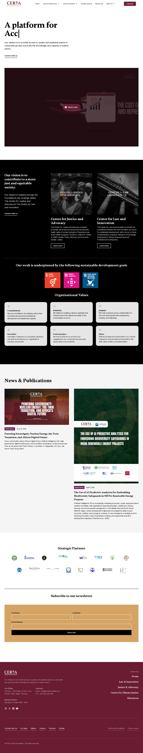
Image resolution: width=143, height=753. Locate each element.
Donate (61, 728)
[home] (18, 3)
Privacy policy (133, 728)
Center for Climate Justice (124, 692)
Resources (99, 4)
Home (37, 4)
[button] (51, 4)
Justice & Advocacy (128, 687)
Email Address (17, 622)
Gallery (33, 728)
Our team (23, 728)
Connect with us (11, 56)
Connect (129, 4)
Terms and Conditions (116, 728)
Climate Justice (86, 4)
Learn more (57, 246)
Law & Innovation (128, 681)
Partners (52, 728)
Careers (42, 728)
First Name (16, 613)
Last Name (76, 613)
